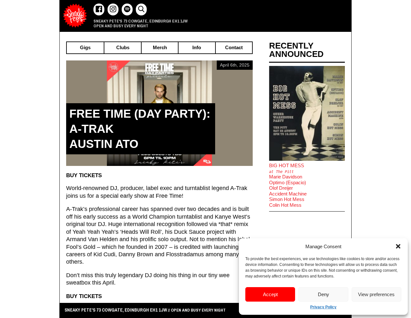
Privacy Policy (323, 307)
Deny (323, 294)
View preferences (376, 294)
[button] (398, 246)
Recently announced (296, 50)
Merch (160, 47)
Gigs (85, 47)
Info (196, 47)
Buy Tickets (84, 175)
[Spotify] (127, 9)
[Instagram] (113, 9)
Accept (270, 294)
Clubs (122, 47)
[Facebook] (98, 9)
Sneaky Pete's (75, 16)
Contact (234, 47)
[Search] (141, 9)
